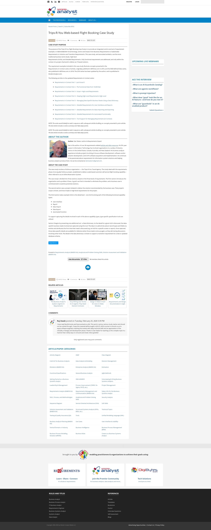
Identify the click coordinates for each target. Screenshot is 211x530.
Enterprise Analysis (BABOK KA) (86, 367)
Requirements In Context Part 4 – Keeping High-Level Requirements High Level (80, 96)
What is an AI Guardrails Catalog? (147, 84)
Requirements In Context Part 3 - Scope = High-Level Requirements (76, 91)
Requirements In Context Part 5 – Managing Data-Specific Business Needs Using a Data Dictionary (86, 101)
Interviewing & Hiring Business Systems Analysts (112, 380)
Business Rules (80, 434)
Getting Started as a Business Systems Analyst (59, 380)
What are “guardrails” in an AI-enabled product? (146, 105)
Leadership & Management (58, 385)
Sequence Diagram (56, 403)
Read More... (53, 243)
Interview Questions (97, 2)
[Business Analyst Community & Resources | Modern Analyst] (62, 11)
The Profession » (59, 20)
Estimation (105, 367)
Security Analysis (107, 397)
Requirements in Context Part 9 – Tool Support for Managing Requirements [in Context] (83, 119)
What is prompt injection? (144, 93)
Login (137, 2)
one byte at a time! (144, 481)
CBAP (77, 355)
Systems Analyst (54, 514)
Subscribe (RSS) (69, 26)
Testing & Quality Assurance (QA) (60, 415)
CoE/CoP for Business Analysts (60, 361)
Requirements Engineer (56, 508)
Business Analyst (54, 499)
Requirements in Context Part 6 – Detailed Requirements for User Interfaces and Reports (83, 105)
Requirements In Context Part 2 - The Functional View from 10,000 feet (78, 87)
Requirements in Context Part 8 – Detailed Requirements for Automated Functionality (83, 114)
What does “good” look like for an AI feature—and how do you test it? (147, 98)
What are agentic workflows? (146, 89)
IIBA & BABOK (80, 379)
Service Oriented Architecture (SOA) (87, 403)
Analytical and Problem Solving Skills (90, 252)
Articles (64, 2)
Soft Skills (105, 403)
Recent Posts (52, 26)
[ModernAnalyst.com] (105, 470)
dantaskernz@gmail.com (94, 161)
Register (129, 2)
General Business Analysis (84, 373)
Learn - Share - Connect (66, 478)
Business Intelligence (82, 427)
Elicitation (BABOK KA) (57, 367)
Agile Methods (106, 373)
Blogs (71, 2)
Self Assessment (113, 514)
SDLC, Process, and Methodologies (61, 397)
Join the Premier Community (105, 478)
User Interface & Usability (110, 421)
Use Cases (79, 421)
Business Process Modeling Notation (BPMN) (58, 435)
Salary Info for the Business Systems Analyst (110, 392)
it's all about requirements (66, 481)
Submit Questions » (157, 110)
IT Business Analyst (55, 505)
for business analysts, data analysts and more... (105, 481)
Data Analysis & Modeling (84, 361)
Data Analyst (53, 517)
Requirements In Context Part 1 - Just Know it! (70, 82)
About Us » (92, 20)
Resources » (72, 20)
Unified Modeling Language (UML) (113, 415)
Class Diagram (106, 355)
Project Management (109, 385)
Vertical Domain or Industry (59, 427)
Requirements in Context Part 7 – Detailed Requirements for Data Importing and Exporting (84, 110)
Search (60, 26)
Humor (77, 2)
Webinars (82, 20)
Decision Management (109, 361)
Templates (85, 2)
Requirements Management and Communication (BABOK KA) (86, 392)
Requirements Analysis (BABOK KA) (66, 252)
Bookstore (111, 505)
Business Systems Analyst (57, 511)
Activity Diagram (55, 355)
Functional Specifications (58, 373)
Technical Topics (107, 409)
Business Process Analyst (57, 502)
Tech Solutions (144, 478)
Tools (77, 415)
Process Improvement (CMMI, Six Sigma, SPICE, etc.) (86, 386)
